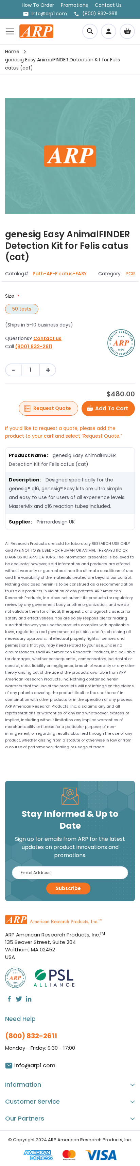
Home (12, 51)
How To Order (38, 5)
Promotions (74, 5)
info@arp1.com (49, 13)
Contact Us (108, 5)
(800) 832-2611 (33, 346)
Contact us (47, 338)
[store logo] (36, 31)
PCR (130, 273)
